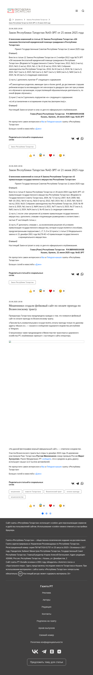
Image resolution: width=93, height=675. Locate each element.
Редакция (46, 607)
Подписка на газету (46, 621)
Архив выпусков (46, 628)
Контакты (46, 614)
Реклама (46, 593)
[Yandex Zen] (59, 652)
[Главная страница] (19, 11)
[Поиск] (83, 10)
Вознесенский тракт (54, 492)
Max (43, 122)
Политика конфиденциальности (46, 642)
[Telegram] (77, 138)
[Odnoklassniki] (52, 652)
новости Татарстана (33, 492)
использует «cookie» (49, 523)
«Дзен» (38, 129)
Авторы (46, 600)
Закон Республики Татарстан (22, 147)
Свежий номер (46, 635)
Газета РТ (46, 586)
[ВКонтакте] (73, 138)
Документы (19, 19)
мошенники (15, 492)
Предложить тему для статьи (46, 662)
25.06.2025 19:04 (15, 28)
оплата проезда (73, 492)
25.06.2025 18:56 (15, 166)
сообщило (46, 459)
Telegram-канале (54, 122)
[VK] (35, 652)
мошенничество (17, 497)
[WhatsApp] (82, 138)
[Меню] (76, 10)
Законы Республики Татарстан (37, 19)
